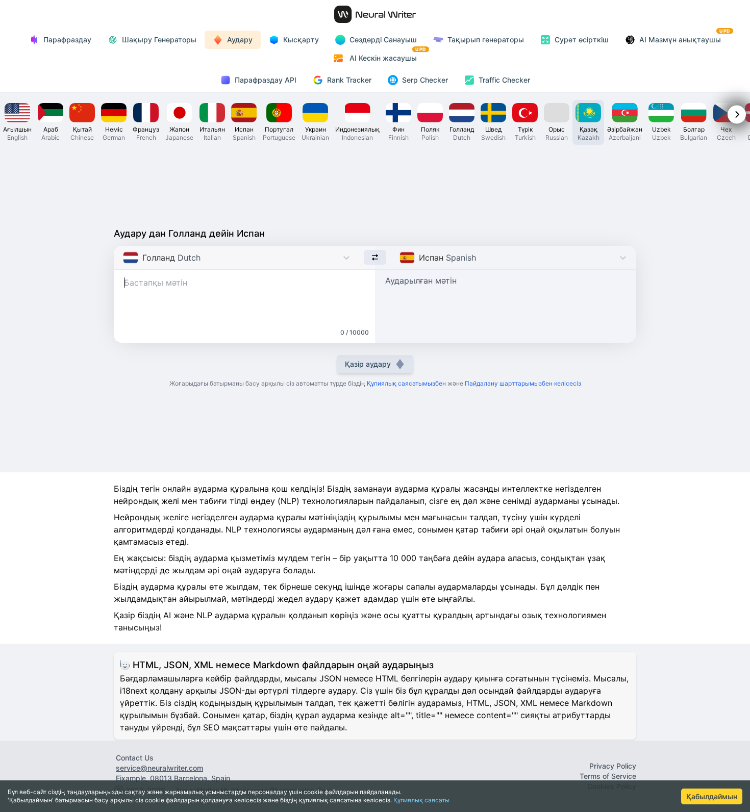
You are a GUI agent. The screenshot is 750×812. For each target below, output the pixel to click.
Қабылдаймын (711, 796)
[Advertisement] (375, 183)
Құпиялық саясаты (421, 800)
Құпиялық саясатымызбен (406, 383)
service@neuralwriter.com (159, 768)
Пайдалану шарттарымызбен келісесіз (523, 383)
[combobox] (124, 257)
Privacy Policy (612, 766)
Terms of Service (608, 776)
